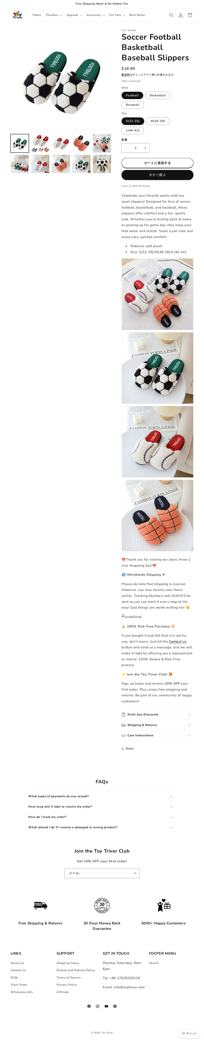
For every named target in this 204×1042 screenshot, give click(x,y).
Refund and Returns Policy (76, 970)
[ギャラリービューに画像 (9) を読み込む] (81, 164)
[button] (54, 15)
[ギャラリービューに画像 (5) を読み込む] (102, 143)
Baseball (132, 105)
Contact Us (18, 970)
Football (132, 95)
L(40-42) (132, 130)
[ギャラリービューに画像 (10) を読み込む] (102, 164)
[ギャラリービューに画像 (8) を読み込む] (61, 164)
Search (154, 963)
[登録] (134, 873)
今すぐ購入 (157, 175)
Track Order (19, 985)
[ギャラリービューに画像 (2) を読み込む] (40, 143)
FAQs (14, 978)
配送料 (126, 74)
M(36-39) (158, 121)
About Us (17, 963)
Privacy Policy (67, 985)
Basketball (158, 95)
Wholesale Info (22, 992)
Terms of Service (69, 978)
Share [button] (130, 748)
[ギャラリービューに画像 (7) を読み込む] (40, 164)
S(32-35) (133, 121)
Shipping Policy (68, 963)
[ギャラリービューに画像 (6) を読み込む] (20, 164)
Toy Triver (107, 1032)
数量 (124, 140)
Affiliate (63, 992)
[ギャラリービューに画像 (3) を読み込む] (61, 143)
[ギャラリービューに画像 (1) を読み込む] (20, 143)
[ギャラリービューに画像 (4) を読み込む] (81, 143)
